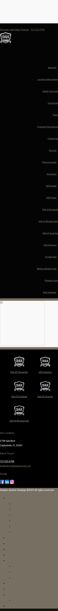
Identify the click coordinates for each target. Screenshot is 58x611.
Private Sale (51, 257)
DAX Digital (51, 186)
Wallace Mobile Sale (47, 269)
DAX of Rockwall (50, 209)
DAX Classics (50, 245)
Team (55, 115)
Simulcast (52, 174)
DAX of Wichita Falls (48, 221)
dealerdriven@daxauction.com (15, 466)
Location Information (47, 79)
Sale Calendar (50, 292)
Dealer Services (50, 91)
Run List (53, 150)
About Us (52, 67)
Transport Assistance (47, 127)
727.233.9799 (37, 29)
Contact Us (53, 138)
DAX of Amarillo (50, 233)
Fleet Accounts (49, 162)
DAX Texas (51, 198)
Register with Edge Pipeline (14, 29)
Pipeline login (51, 280)
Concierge (53, 103)
